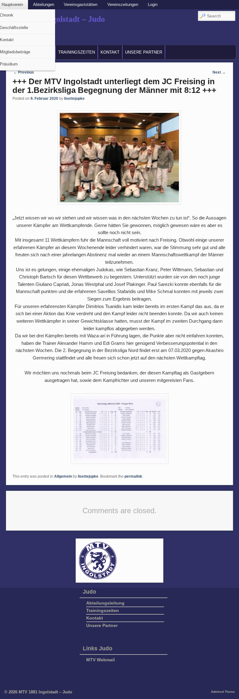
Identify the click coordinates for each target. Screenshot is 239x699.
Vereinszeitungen (122, 4)
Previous (23, 72)
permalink (133, 476)
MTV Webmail (100, 659)
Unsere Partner (143, 52)
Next (219, 72)
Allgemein (63, 476)
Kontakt (110, 52)
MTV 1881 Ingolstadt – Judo (45, 692)
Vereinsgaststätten (80, 4)
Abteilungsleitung (105, 602)
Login (152, 4)
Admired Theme (223, 691)
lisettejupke (74, 98)
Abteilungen (43, 4)
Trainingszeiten (76, 52)
